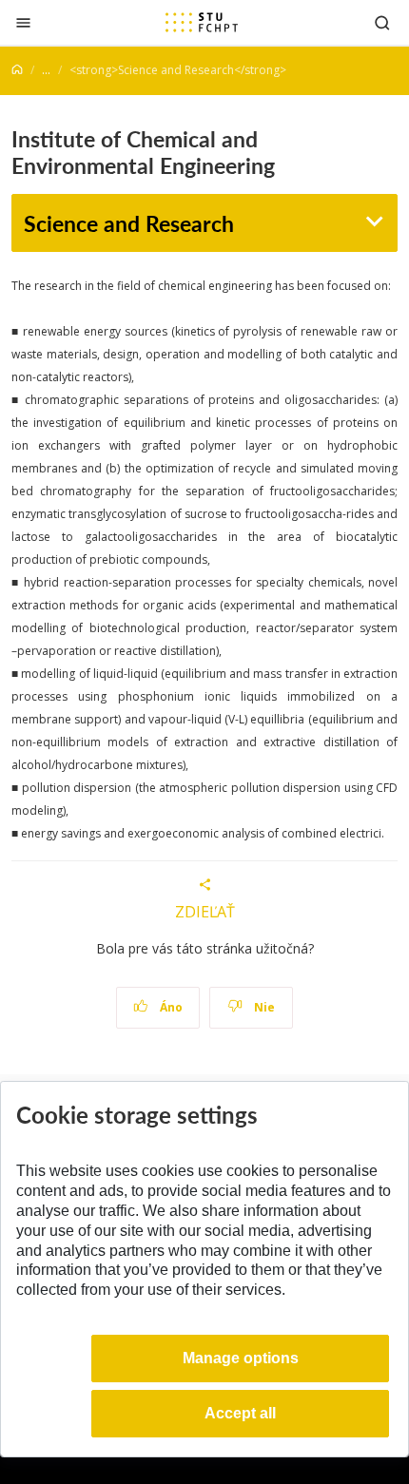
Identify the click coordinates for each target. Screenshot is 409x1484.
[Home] (17, 70)
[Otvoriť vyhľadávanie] (382, 22)
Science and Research (129, 223)
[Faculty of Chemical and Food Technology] (202, 21)
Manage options (241, 1358)
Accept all (240, 1413)
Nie (263, 1007)
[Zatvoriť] (23, 22)
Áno (170, 1007)
